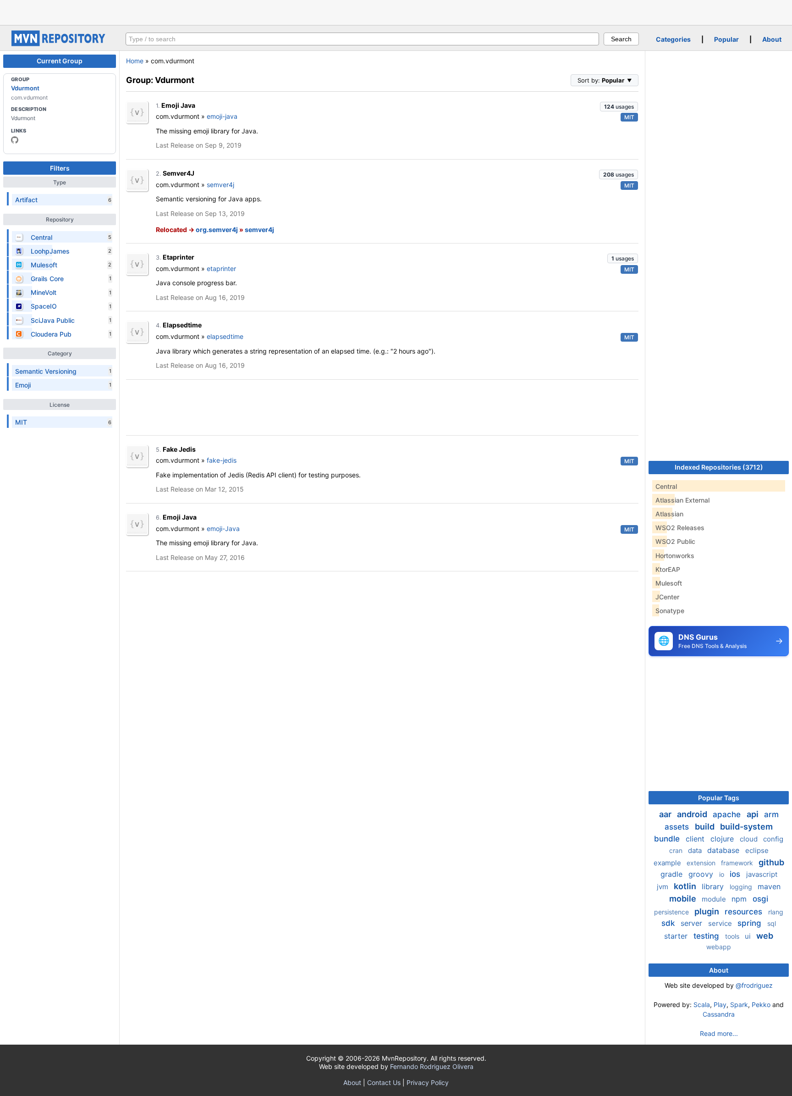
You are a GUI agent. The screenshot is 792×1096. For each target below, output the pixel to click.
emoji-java (222, 116)
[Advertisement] (396, 11)
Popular (726, 39)
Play (720, 1004)
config (773, 839)
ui (749, 936)
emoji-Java (223, 528)
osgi (760, 898)
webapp (718, 947)
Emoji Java (178, 105)
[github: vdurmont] (14, 140)
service (721, 923)
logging (742, 887)
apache (728, 814)
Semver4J (178, 173)
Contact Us (384, 1082)
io (722, 874)
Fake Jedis (179, 449)
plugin (707, 911)
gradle (672, 874)
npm (740, 898)
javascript (761, 874)
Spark (739, 1004)
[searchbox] (362, 39)
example (668, 862)
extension (702, 863)
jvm (663, 886)
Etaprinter (178, 257)
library (714, 886)
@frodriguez (754, 985)
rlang (775, 912)
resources (744, 911)
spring (750, 923)
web (764, 936)
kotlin (686, 886)
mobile (683, 898)
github (771, 862)
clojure (723, 838)
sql (771, 923)
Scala (701, 1004)
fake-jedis (221, 460)
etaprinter (221, 268)
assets (678, 826)
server (692, 923)
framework (738, 863)
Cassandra (719, 1014)
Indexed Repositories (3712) (719, 467)
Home (134, 61)
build (705, 826)
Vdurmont (25, 88)
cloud (749, 839)
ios (736, 874)
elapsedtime (225, 336)
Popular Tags (718, 798)
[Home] (59, 44)
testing (707, 936)
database (724, 850)
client (696, 838)
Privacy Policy (428, 1082)
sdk (669, 923)
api (753, 814)
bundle (668, 838)
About (771, 39)
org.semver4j (217, 229)
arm (771, 814)
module (715, 899)
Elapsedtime (182, 325)
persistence (672, 912)
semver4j (220, 184)
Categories (673, 39)
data (696, 850)
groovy (701, 874)
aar (666, 814)
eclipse (757, 850)
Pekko (761, 1004)
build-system (746, 826)
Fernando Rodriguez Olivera (431, 1066)
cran (676, 850)
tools (733, 936)
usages (619, 106)
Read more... (719, 1033)
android (693, 814)
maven (769, 886)
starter (677, 936)
